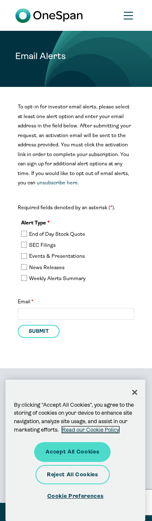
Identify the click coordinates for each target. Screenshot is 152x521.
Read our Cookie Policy (90, 430)
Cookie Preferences (75, 496)
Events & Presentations (57, 256)
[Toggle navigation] (128, 16)
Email (24, 302)
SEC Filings (42, 245)
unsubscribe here (57, 183)
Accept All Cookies (72, 451)
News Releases (47, 267)
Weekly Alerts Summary (57, 278)
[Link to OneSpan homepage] (50, 15)
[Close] (134, 392)
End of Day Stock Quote (57, 234)
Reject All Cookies (72, 474)
